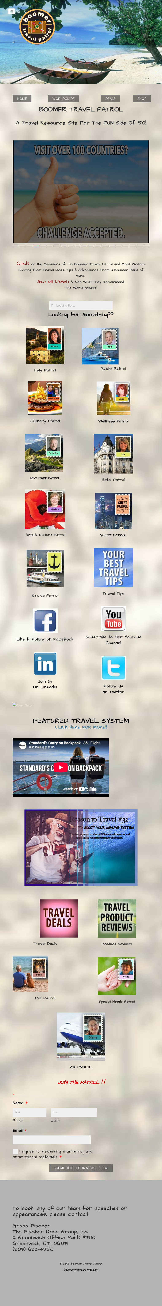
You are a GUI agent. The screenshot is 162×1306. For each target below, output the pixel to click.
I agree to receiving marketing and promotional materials (53, 1154)
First (18, 1120)
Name (20, 1103)
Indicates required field (29, 1095)
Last (55, 1120)
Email (20, 1130)
